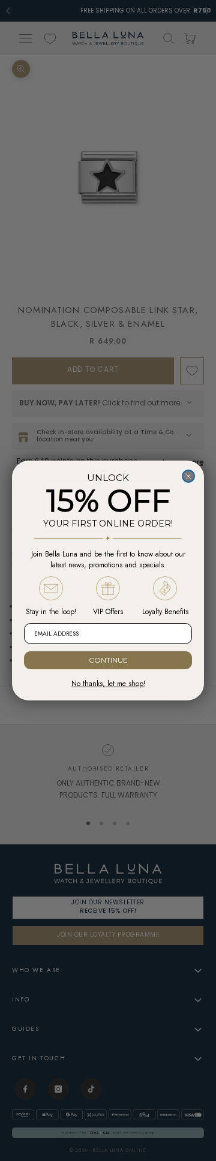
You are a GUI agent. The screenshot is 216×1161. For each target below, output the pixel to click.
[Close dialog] (188, 476)
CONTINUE (108, 659)
